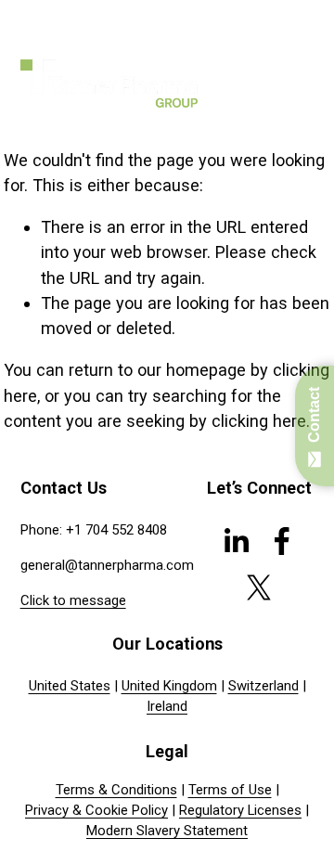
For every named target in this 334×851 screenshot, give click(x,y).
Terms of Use (230, 789)
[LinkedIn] (235, 541)
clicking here (259, 421)
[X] (259, 587)
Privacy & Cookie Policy (96, 810)
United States (69, 685)
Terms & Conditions (116, 789)
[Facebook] (282, 541)
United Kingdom (169, 685)
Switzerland (263, 685)
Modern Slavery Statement (167, 830)
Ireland (167, 706)
